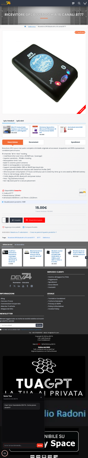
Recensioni (33, 142)
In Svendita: (19, 245)
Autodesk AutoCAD (75, 127)
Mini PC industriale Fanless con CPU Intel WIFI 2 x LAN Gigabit (19, 129)
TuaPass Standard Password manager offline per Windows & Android (13, 256)
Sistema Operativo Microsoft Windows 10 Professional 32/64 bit (47, 130)
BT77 (38, 237)
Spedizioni (75, 142)
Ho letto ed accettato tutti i (21, 330)
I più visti (20, 121)
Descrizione (13, 142)
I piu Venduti (8, 121)
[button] (1, 257)
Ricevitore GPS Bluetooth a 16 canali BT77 (21, 237)
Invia (40, 445)
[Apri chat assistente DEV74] (5, 453)
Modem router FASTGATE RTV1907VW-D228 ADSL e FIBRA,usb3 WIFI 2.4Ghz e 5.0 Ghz (57, 256)
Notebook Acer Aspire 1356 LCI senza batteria (79, 253)
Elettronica (32, 27)
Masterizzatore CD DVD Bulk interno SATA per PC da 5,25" (36, 253)
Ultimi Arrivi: (8, 245)
